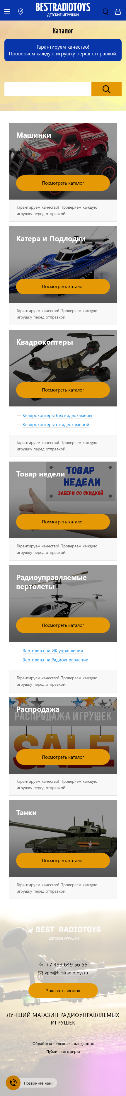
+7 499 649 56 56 (66, 964)
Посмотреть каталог (63, 183)
